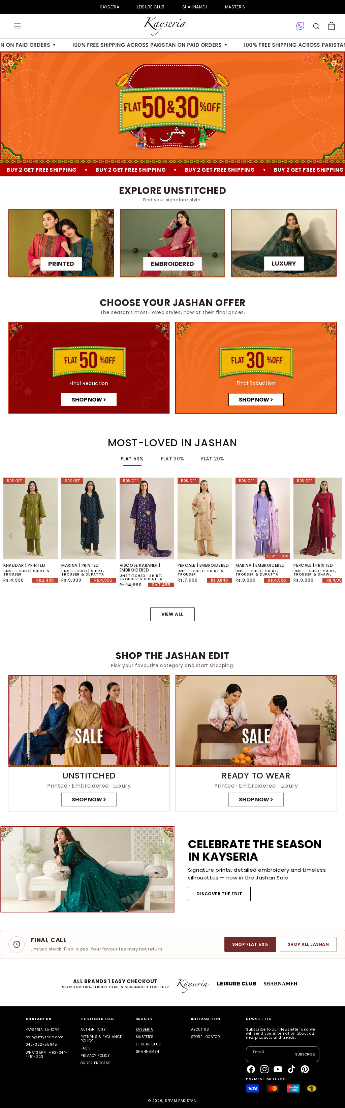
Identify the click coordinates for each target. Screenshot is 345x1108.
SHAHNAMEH (195, 7)
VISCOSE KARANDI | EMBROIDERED (140, 568)
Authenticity (93, 1030)
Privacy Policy (95, 1055)
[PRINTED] (61, 243)
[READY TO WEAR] (256, 743)
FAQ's (86, 1048)
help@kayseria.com (45, 1037)
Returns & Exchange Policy (101, 1038)
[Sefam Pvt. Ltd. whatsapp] (300, 26)
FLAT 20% (212, 458)
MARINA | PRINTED (80, 565)
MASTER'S (235, 7)
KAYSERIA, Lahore (42, 1029)
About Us (200, 1030)
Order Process (96, 1063)
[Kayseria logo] (165, 26)
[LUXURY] (284, 243)
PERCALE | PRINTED (313, 565)
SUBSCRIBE (305, 1054)
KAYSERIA (109, 7)
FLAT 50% (132, 458)
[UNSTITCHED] (88, 743)
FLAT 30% (172, 458)
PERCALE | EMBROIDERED (203, 565)
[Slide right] (334, 535)
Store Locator (205, 1036)
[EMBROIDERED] (172, 243)
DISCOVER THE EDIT (219, 894)
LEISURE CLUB (150, 7)
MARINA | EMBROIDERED (260, 565)
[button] (17, 26)
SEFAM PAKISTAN (181, 1100)
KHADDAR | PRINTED (24, 565)
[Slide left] (10, 535)
